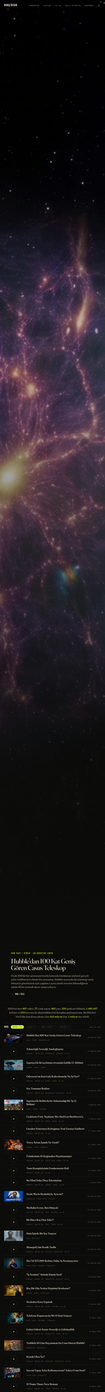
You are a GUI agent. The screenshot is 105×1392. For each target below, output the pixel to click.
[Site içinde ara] (99, 6)
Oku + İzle (17, 994)
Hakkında (89, 6)
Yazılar (47, 6)
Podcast (65, 1027)
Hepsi (17, 1027)
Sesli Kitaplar (73, 6)
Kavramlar (34, 6)
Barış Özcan (10, 5)
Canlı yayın (48, 1027)
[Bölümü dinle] (13, 1051)
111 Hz (58, 6)
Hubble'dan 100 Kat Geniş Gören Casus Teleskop (43, 964)
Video (31, 1027)
